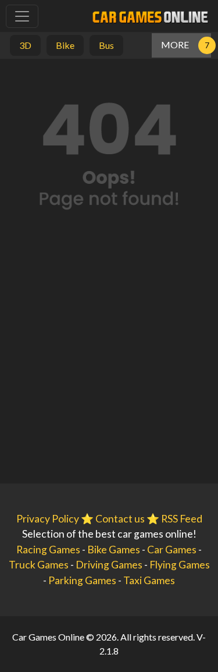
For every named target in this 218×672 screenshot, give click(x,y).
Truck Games (39, 565)
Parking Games (82, 580)
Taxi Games (149, 580)
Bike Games (113, 549)
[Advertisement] (109, 363)
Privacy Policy (47, 519)
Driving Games (109, 565)
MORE (175, 44)
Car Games (171, 549)
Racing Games (48, 549)
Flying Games (179, 565)
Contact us (120, 519)
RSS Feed (181, 519)
